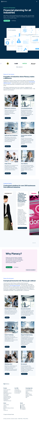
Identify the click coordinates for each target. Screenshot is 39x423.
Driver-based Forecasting (6, 395)
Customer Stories (29, 390)
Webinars (27, 393)
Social (21, 403)
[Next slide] (35, 242)
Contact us (24, 173)
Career (4, 405)
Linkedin (23, 404)
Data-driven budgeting (5, 391)
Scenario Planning (7, 396)
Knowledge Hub (29, 388)
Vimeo (23, 405)
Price (4, 409)
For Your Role (17, 393)
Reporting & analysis (7, 393)
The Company (6, 404)
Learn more (8, 146)
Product (5, 388)
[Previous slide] (33, 242)
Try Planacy (14, 20)
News (27, 391)
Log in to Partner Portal (9, 414)
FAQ (26, 397)
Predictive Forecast (7, 397)
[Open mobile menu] (37, 1)
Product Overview (6, 389)
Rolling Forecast (6, 398)
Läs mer (7, 317)
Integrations (5, 399)
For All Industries (18, 390)
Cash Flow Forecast (7, 400)
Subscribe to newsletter (30, 269)
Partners (5, 406)
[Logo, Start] (4, 1)
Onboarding (17, 389)
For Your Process (18, 391)
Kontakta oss (24, 373)
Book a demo (6, 20)
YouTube (23, 406)
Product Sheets (29, 394)
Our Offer (17, 388)
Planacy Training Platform (29, 396)
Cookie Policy (20, 418)
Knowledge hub (29, 389)
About (4, 403)
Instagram (24, 409)
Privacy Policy (25, 418)
